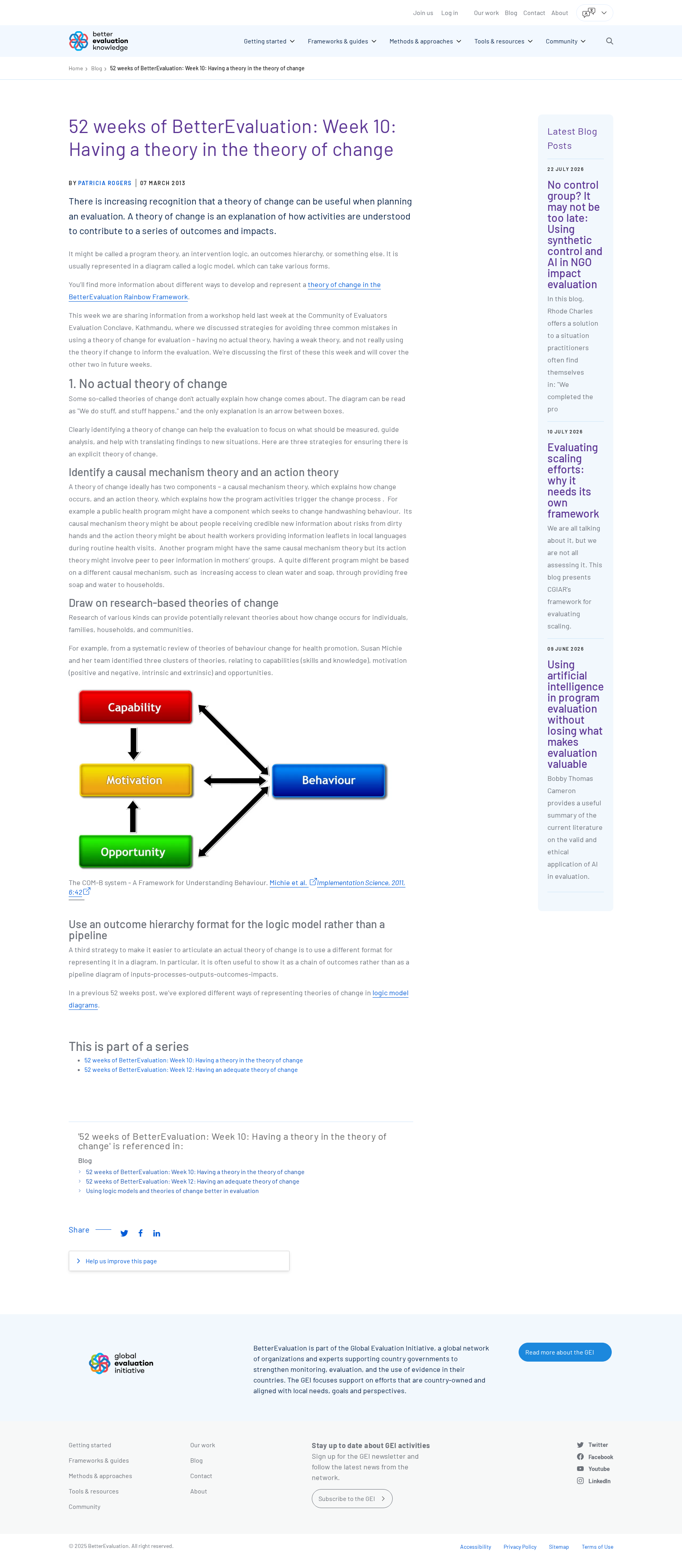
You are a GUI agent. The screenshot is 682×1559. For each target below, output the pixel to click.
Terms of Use (597, 1546)
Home (76, 68)
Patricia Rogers (105, 183)
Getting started (90, 1444)
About (559, 12)
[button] (609, 41)
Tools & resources (94, 1491)
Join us (423, 12)
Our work (486, 12)
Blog (511, 12)
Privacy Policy (520, 1546)
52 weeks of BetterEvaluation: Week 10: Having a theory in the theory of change (207, 68)
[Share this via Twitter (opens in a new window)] (124, 1232)
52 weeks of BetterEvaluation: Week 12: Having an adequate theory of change (191, 1069)
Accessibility (475, 1546)
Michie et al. (289, 882)
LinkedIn (599, 1480)
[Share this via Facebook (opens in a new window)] (140, 1232)
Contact (534, 12)
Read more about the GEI (559, 1352)
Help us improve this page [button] (120, 1260)
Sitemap (559, 1546)
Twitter (598, 1444)
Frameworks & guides (99, 1460)
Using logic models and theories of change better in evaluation (172, 1190)
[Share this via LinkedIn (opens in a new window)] (157, 1232)
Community (84, 1506)
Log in (449, 12)
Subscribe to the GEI (347, 1498)
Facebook (600, 1456)
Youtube (599, 1468)
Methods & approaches (100, 1475)
